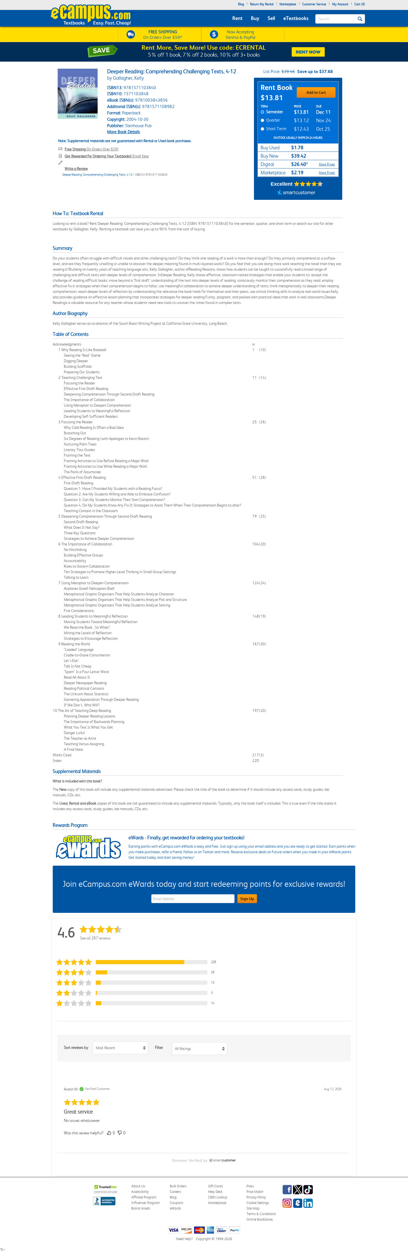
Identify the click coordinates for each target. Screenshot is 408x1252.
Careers (175, 1192)
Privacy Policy (256, 1197)
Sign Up (247, 898)
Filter (159, 1047)
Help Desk (215, 1192)
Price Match (254, 1192)
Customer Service (314, 4)
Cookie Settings (257, 1203)
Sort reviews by (76, 1047)
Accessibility (140, 1192)
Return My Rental (261, 4)
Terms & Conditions (261, 1214)
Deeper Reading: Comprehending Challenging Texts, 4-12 (97, 175)
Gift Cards (215, 1186)
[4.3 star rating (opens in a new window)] (308, 184)
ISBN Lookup (217, 1197)
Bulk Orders (178, 1186)
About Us (138, 1186)
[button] (138, 962)
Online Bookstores (259, 1219)
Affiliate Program (144, 1197)
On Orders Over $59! (92, 149)
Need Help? (184, 1239)
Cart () (359, 4)
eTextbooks (295, 18)
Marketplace (287, 4)
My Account (340, 4)
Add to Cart (316, 92)
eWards (175, 1208)
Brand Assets (140, 1208)
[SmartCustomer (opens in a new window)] (296, 193)
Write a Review (76, 168)
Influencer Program (145, 1203)
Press (250, 1186)
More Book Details (123, 131)
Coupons (176, 1203)
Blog (241, 4)
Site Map (253, 1208)
